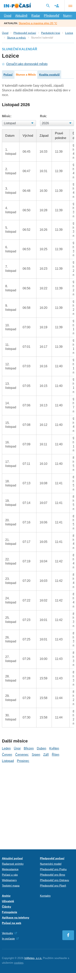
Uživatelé (8, 901)
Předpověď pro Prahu (53, 869)
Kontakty (45, 895)
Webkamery (9, 880)
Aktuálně (21, 15)
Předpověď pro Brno (52, 874)
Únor (17, 748)
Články (6, 906)
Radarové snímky (13, 863)
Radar (35, 15)
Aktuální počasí (12, 858)
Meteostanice (10, 869)
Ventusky (7, 933)
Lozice (69, 32)
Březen (29, 748)
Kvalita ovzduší (49, 74)
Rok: (43, 116)
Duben (41, 748)
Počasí (8, 74)
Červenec (22, 754)
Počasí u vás (10, 874)
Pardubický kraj (50, 32)
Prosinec (23, 761)
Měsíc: (6, 116)
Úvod (7, 15)
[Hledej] (48, 6)
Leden (6, 748)
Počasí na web (11, 923)
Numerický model (50, 863)
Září (46, 754)
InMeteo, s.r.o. (33, 958)
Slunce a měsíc (16, 37)
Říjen (55, 754)
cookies (18, 962)
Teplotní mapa (10, 885)
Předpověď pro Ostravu (54, 880)
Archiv (6, 895)
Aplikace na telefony (15, 917)
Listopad (8, 761)
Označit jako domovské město (27, 64)
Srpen (36, 754)
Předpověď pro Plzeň (53, 885)
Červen (7, 754)
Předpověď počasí (24, 32)
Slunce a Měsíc (26, 74)
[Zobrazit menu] (70, 6)
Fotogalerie (9, 912)
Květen (54, 748)
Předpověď (51, 15)
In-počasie (8, 938)
